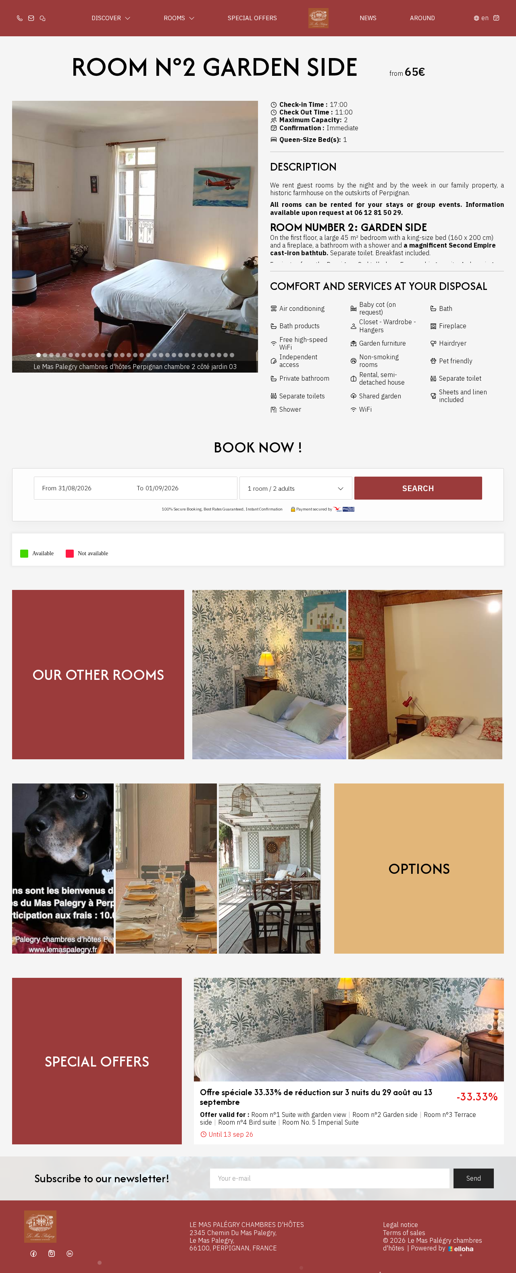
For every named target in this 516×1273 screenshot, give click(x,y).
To (140, 488)
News (368, 18)
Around (422, 18)
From (49, 488)
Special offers (252, 18)
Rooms (175, 18)
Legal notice (400, 1225)
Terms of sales (404, 1233)
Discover (107, 18)
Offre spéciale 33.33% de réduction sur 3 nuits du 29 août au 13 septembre (316, 1097)
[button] (38, 355)
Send (473, 1178)
